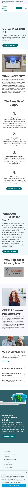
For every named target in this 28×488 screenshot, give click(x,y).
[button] (26, 8)
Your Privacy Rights (14, 485)
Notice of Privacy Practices (10, 454)
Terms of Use (7, 456)
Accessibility (6, 470)
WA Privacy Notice (8, 467)
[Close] (26, 472)
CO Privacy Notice (8, 464)
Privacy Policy (7, 451)
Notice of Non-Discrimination (10, 459)
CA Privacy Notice (8, 462)
